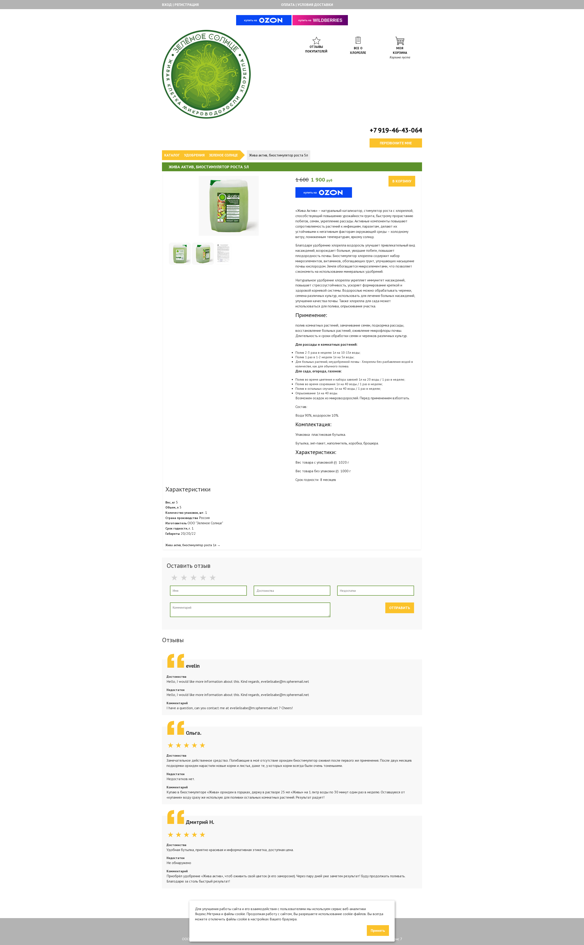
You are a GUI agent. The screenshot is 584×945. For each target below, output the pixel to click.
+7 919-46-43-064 (396, 130)
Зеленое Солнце (223, 155)
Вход (167, 4)
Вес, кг (170, 502)
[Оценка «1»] (176, 577)
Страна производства (181, 518)
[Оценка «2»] (185, 577)
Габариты (172, 534)
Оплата (288, 4)
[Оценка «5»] (214, 577)
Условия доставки (315, 4)
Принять (378, 930)
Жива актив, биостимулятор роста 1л (190, 545)
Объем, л (172, 507)
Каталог (172, 155)
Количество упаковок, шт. (184, 513)
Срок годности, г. (178, 528)
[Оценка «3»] (195, 577)
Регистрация (187, 4)
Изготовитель (176, 523)
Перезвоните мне (396, 143)
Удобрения (194, 155)
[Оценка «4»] (204, 577)
